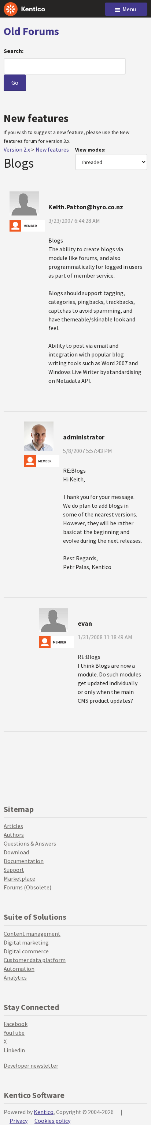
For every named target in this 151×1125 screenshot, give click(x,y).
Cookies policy (52, 1120)
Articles (13, 826)
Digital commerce (26, 951)
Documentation (24, 861)
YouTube (14, 1032)
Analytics (15, 977)
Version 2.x (17, 149)
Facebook (15, 1023)
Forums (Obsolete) (27, 887)
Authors (14, 834)
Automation (19, 968)
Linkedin (14, 1050)
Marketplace (19, 878)
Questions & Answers (30, 843)
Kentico (44, 1112)
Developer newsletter (31, 1065)
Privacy (18, 1120)
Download (16, 852)
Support (14, 869)
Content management (32, 933)
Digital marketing (26, 942)
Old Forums (31, 31)
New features (52, 149)
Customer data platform (35, 960)
